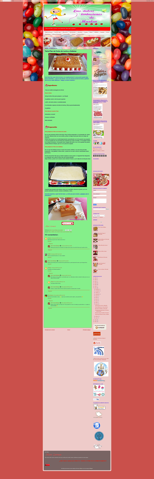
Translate (101, 217)
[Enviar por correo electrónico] (65, 230)
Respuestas (51, 243)
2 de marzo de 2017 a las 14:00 (66, 245)
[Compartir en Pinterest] (71, 230)
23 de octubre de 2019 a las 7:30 (59, 281)
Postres (73, 34)
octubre (97, 292)
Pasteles (102, 32)
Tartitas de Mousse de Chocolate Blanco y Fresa (103, 240)
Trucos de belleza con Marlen (99, 150)
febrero (97, 316)
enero (97, 317)
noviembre (97, 290)
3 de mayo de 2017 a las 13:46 (57, 267)
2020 (95, 282)
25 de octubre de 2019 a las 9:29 (66, 286)
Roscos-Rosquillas (56, 34)
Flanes (90, 32)
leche (56, 231)
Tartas (107, 32)
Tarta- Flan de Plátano (102, 227)
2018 (95, 286)
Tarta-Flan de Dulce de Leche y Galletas (102, 314)
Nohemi (52, 281)
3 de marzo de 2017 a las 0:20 (63, 260)
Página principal (48, 32)
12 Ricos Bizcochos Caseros (102, 245)
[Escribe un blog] (67, 230)
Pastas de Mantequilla (97, 173)
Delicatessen (72, 32)
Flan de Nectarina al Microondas (101, 264)
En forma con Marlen (98, 148)
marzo (97, 304)
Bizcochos (65, 32)
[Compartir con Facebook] (69, 230)
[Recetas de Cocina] (97, 418)
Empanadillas (66, 34)
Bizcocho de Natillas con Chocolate (101, 308)
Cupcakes (79, 32)
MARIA (49, 254)
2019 (95, 284)
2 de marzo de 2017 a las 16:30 (56, 254)
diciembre (97, 289)
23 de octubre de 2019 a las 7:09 (59, 295)
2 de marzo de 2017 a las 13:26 (57, 238)
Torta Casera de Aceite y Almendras (101, 305)
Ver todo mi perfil (96, 66)
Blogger (91, 468)
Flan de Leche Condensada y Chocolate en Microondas (102, 311)
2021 (95, 281)
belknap (81, 468)
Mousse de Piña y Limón (102, 251)
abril (96, 302)
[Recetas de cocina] (96, 335)
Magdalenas (47, 34)
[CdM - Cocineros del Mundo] (101, 376)
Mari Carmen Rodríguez (55, 245)
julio (96, 297)
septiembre (97, 294)
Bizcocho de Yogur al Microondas (101, 234)
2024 (95, 278)
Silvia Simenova (50, 295)
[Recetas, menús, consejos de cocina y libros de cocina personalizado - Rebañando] (101, 359)
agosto (97, 295)
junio (97, 299)
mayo (97, 300)
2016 (95, 319)
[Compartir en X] (68, 230)
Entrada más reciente (50, 330)
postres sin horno (66, 231)
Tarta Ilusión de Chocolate (102, 257)
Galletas (96, 32)
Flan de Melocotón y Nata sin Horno (101, 307)
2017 (95, 287)
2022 (95, 279)
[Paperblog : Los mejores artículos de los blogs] (96, 400)
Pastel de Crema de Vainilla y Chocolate (102, 312)
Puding (85, 32)
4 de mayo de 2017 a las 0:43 (66, 275)
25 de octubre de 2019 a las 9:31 (66, 302)
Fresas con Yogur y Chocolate (103, 269)
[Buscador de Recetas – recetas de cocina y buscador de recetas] (97, 343)
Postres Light (57, 32)
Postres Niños (80, 34)
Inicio (68, 330)
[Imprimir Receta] (101, 222)
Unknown (49, 238)
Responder (49, 241)
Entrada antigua (87, 330)
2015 (95, 321)
